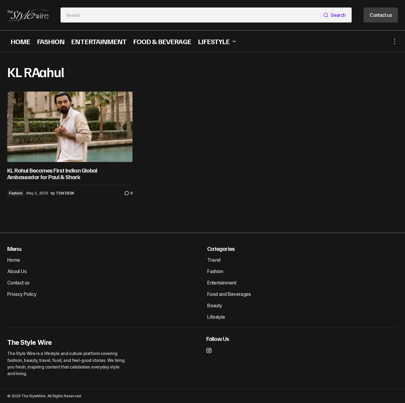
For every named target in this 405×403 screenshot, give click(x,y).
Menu (14, 248)
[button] (395, 41)
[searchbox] (190, 15)
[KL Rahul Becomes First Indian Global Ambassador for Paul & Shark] (70, 127)
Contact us (18, 283)
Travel (213, 260)
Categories (221, 248)
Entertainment (221, 283)
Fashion (15, 193)
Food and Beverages (229, 294)
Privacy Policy (21, 294)
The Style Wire (29, 342)
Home (13, 260)
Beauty (214, 305)
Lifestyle (216, 317)
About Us (16, 271)
